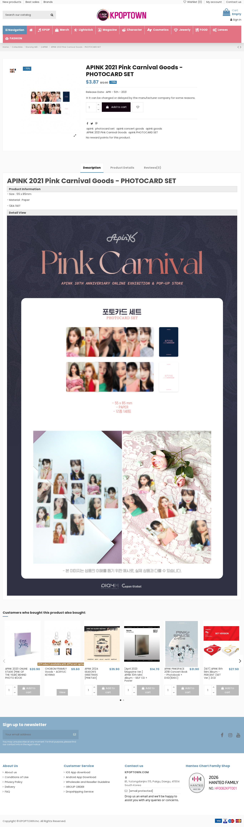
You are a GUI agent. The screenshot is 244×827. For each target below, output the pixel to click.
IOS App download (78, 772)
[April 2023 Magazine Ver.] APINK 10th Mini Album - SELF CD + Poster (136, 674)
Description (92, 168)
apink (89, 128)
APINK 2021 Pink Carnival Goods (106, 132)
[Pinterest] (96, 123)
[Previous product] (238, 47)
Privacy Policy (13, 782)
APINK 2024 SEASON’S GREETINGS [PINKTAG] (91, 673)
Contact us (233, 2)
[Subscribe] (75, 734)
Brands (48, 2)
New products (12, 2)
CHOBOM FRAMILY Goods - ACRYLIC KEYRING (56, 672)
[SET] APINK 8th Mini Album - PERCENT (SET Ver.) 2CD (213, 673)
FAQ (7, 791)
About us (11, 772)
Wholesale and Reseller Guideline (88, 782)
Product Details (122, 168)
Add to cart (119, 107)
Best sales (33, 2)
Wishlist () (194, 2)
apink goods (154, 128)
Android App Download (81, 777)
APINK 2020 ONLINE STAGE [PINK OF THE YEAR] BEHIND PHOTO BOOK (16, 673)
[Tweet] (92, 123)
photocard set (105, 128)
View (62, 692)
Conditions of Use (17, 777)
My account (214, 2)
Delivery (10, 787)
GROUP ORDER (75, 787)
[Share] (87, 123)
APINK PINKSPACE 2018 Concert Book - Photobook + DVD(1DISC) (175, 673)
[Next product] (240, 47)
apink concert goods (130, 128)
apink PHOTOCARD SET (143, 132)
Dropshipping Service (80, 791)
